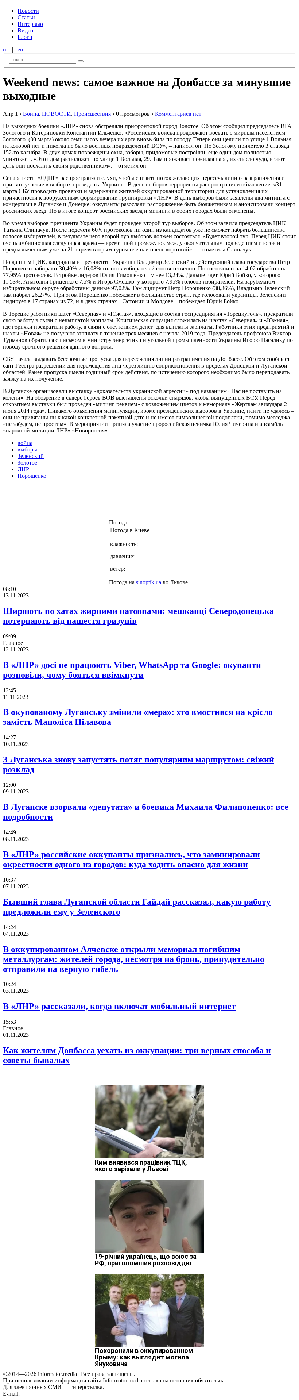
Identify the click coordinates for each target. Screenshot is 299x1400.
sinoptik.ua (148, 582)
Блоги (25, 37)
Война (31, 114)
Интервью (30, 24)
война (25, 443)
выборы (27, 449)
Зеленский (31, 456)
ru (5, 49)
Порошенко (32, 476)
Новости (28, 11)
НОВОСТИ (56, 114)
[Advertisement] (118, 501)
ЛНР (23, 469)
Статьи (26, 17)
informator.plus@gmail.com (53, 1394)
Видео (25, 30)
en (20, 49)
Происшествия (92, 114)
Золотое (27, 462)
